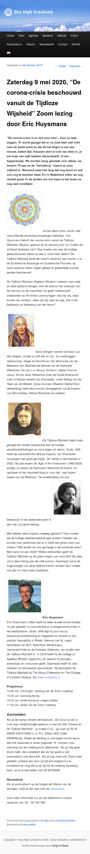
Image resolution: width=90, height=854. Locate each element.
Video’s (30, 44)
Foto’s (74, 35)
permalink (29, 824)
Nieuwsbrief (47, 44)
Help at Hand (60, 845)
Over (21, 35)
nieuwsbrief (57, 788)
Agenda (33, 35)
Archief (76, 44)
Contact (62, 44)
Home (10, 35)
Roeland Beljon (66, 820)
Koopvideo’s (14, 44)
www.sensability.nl (48, 677)
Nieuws (61, 35)
